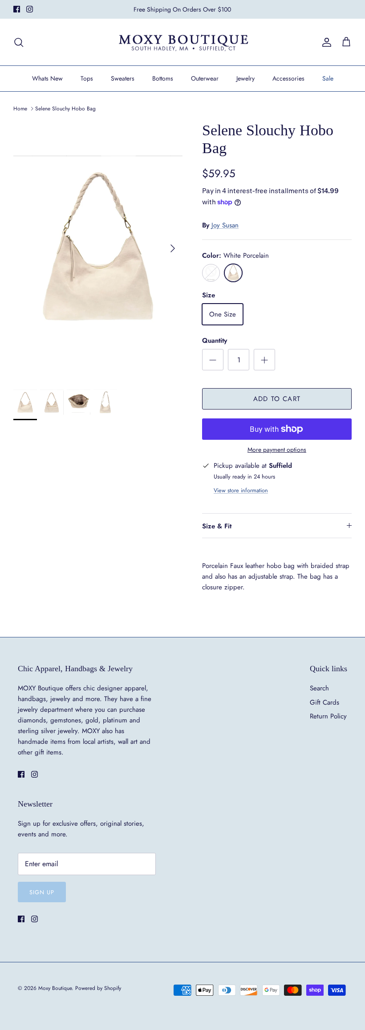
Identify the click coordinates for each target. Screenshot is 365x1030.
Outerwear (205, 78)
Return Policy (328, 716)
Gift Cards (324, 702)
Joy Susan (225, 225)
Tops (87, 78)
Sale (327, 78)
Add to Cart (276, 399)
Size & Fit (216, 526)
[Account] (325, 42)
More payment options (276, 450)
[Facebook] (16, 9)
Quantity (214, 340)
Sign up (41, 892)
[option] (97, 248)
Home (20, 109)
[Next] (172, 248)
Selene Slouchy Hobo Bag (65, 109)
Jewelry (245, 78)
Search (319, 688)
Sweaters (122, 78)
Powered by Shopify (98, 988)
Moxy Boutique (55, 988)
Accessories (288, 78)
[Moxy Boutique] (182, 42)
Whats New (47, 78)
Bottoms (162, 78)
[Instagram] (29, 9)
